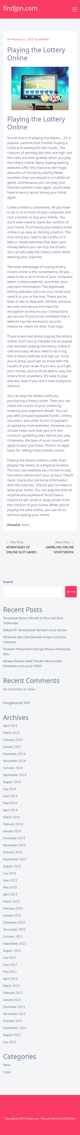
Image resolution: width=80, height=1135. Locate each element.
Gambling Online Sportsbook (60, 547)
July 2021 (9, 1042)
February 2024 (13, 824)
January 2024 (12, 831)
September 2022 (14, 943)
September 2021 (14, 1028)
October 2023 (13, 852)
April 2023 (10, 894)
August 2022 (12, 950)
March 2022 (11, 986)
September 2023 (14, 859)
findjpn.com (20, 8)
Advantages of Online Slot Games (21, 547)
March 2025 (11, 733)
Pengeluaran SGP (16, 703)
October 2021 (13, 1021)
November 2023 (14, 845)
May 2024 (10, 803)
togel (7, 1072)
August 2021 (12, 1035)
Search (8, 582)
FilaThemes (68, 1118)
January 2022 (12, 1000)
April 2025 (10, 726)
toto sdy (20, 470)
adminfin (43, 39)
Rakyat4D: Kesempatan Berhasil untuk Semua (34, 630)
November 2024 (14, 761)
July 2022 (9, 957)
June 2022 (10, 964)
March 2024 (11, 817)
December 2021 (14, 1007)
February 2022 (13, 993)
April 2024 (10, 810)
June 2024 (10, 796)
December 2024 (14, 754)
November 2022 (14, 929)
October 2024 (13, 768)
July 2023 (9, 873)
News (26, 525)
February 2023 (13, 908)
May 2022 (10, 971)
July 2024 (9, 789)
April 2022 (10, 978)
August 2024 (12, 782)
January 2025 (12, 747)
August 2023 (12, 866)
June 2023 (10, 880)
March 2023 (11, 901)
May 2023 (10, 887)
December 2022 (14, 922)
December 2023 (14, 838)
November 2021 (14, 1014)
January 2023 (12, 915)
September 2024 (14, 775)
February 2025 (13, 740)
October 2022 (13, 936)
